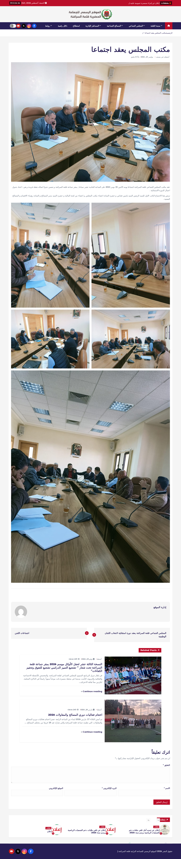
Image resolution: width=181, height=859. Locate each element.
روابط (47, 26)
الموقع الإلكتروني (56, 788)
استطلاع (76, 26)
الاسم (167, 788)
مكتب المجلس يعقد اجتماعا (155, 33)
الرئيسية (169, 33)
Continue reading (92, 691)
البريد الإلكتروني (109, 788)
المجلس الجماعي (136, 26)
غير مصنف (160, 57)
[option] (144, 829)
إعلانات (156, 828)
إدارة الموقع (160, 607)
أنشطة (167, 57)
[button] (158, 820)
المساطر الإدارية (92, 26)
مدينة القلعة (155, 26)
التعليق (166, 765)
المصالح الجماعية (114, 26)
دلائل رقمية (62, 26)
